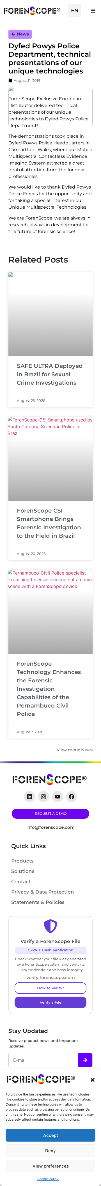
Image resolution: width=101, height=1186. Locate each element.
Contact (21, 881)
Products (22, 861)
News (23, 34)
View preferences (51, 1166)
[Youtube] (57, 796)
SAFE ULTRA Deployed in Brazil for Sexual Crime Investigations (50, 374)
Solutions (23, 871)
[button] (92, 1080)
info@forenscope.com (50, 827)
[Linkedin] (29, 796)
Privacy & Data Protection (42, 892)
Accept (50, 1135)
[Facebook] (71, 796)
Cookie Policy (48, 1179)
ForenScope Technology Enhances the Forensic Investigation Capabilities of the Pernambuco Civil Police (49, 688)
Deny (50, 1150)
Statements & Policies (38, 902)
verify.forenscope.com (50, 977)
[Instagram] (43, 796)
